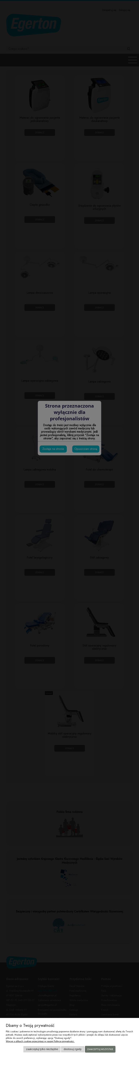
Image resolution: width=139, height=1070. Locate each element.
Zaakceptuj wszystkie (100, 1049)
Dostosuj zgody (73, 1049)
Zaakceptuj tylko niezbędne (42, 1049)
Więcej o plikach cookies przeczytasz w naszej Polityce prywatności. (40, 1041)
